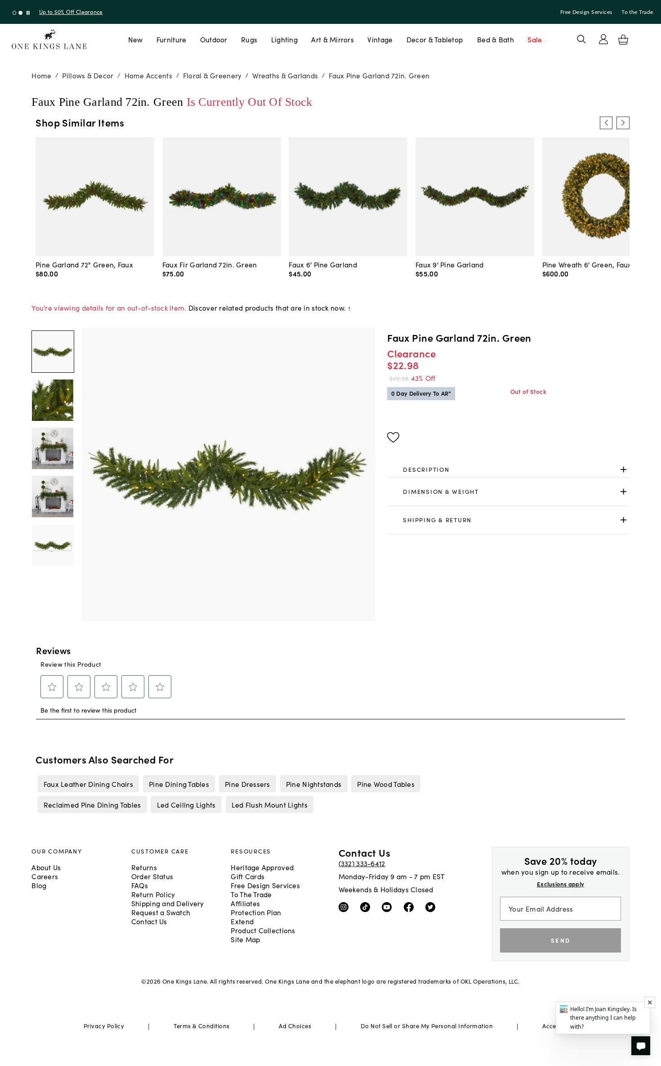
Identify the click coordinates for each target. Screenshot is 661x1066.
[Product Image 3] (52, 496)
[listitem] (88, 783)
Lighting (284, 39)
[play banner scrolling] (28, 13)
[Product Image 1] (52, 400)
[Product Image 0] (52, 351)
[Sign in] (603, 39)
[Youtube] (389, 906)
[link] (508, 469)
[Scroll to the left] (606, 123)
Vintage (380, 39)
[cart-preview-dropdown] (623, 40)
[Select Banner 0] (15, 13)
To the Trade (637, 12)
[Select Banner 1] (20, 13)
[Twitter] (432, 906)
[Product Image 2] (52, 448)
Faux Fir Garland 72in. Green (209, 264)
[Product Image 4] (52, 545)
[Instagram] (346, 906)
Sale (534, 39)
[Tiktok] (367, 906)
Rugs (249, 39)
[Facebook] (411, 906)
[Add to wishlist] (393, 437)
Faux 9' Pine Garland (449, 264)
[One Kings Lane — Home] (49, 39)
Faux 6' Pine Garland (323, 264)
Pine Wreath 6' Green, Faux (587, 264)
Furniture (171, 39)
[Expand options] (623, 469)
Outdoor (214, 39)
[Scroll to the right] (622, 123)
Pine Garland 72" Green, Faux (84, 264)
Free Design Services (586, 12)
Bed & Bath (495, 39)
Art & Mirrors (332, 39)
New (135, 39)
